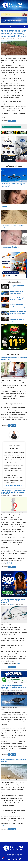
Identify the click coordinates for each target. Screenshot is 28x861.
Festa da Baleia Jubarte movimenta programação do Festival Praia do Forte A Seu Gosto (14, 687)
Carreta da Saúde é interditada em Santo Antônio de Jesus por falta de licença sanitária (14, 601)
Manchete (11, 604)
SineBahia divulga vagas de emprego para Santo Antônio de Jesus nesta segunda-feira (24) (18, 306)
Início (7, 854)
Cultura (11, 690)
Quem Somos (11, 854)
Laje (10, 361)
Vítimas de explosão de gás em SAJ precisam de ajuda (18, 298)
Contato (21, 854)
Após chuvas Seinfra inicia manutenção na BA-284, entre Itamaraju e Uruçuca (13, 33)
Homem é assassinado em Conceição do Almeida (16, 292)
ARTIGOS (11, 495)
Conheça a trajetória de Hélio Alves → (14, 485)
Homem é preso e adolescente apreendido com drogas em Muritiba (18, 319)
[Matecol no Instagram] (14, 132)
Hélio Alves (17, 854)
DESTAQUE (11, 763)
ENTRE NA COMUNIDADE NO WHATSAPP (12, 126)
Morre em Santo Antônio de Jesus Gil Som (17, 286)
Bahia (11, 38)
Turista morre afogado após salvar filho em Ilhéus (13, 760)
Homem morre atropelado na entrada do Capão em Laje (14, 358)
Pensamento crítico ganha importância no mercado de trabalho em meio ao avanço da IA (13, 492)
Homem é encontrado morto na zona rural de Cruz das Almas (18, 312)
